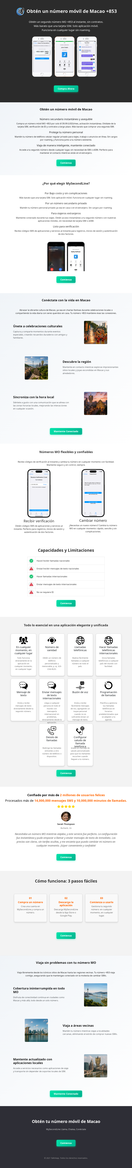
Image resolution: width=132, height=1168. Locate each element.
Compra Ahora (66, 88)
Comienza (66, 162)
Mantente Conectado (66, 431)
